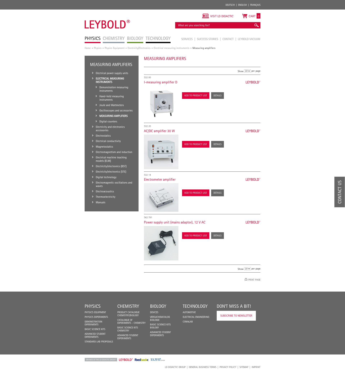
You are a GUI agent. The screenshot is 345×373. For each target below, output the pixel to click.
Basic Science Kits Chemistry (127, 329)
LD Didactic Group (175, 367)
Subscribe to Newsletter (236, 315)
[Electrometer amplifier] (161, 197)
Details (217, 95)
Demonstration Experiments (93, 323)
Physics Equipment (115, 47)
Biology (158, 306)
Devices (154, 312)
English (242, 4)
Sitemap (244, 367)
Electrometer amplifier (160, 179)
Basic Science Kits (95, 329)
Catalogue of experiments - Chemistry (131, 321)
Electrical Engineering (196, 316)
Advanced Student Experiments (95, 335)
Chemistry (128, 306)
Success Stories (208, 39)
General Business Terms (202, 367)
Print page (254, 279)
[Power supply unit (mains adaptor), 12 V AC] (161, 243)
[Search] (256, 25)
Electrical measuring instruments (171, 47)
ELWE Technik (157, 359)
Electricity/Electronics (139, 47)
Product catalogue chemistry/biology (128, 314)
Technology (195, 306)
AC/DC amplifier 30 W (159, 131)
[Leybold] (107, 11)
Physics (98, 47)
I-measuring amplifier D (160, 82)
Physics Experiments (96, 316)
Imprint (256, 367)
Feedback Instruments (142, 359)
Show (240, 71)
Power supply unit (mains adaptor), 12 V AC (174, 222)
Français (255, 4)
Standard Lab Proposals (99, 341)
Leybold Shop (126, 359)
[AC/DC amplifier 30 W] (161, 152)
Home (88, 47)
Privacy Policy (228, 367)
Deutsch (230, 4)
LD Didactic (101, 359)
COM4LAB (188, 321)
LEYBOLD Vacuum (249, 39)
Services (187, 39)
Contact (228, 39)
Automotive (189, 312)
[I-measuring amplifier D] (161, 103)
